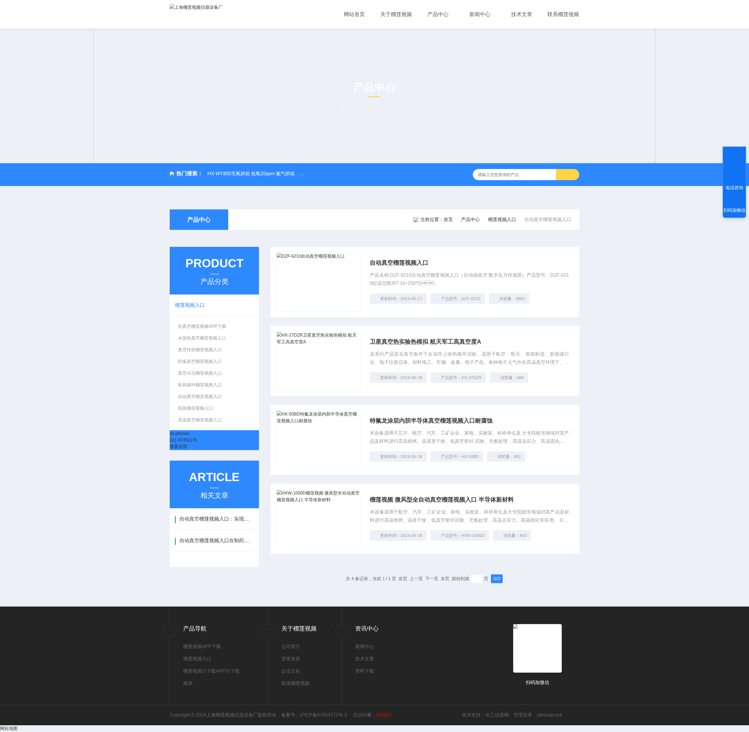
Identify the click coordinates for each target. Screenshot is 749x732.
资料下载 (364, 671)
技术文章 (521, 14)
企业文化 (290, 671)
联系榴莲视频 (563, 14)
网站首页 (354, 14)
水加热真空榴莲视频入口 (202, 337)
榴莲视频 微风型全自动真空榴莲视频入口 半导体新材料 (442, 499)
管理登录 (522, 714)
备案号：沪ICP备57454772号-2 (314, 714)
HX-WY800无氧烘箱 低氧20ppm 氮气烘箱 (251, 173)
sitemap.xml (549, 714)
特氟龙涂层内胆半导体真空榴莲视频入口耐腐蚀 (431, 420)
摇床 (188, 683)
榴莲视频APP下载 (202, 646)
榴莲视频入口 (502, 219)
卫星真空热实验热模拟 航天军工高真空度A (425, 341)
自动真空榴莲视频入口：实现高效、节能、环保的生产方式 (216, 519)
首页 (448, 219)
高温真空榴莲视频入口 (200, 419)
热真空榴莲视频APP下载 (202, 326)
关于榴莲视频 (396, 14)
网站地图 (9, 728)
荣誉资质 (290, 658)
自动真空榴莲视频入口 (200, 396)
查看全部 (178, 446)
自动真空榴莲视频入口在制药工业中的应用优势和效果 (216, 540)
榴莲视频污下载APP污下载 (211, 671)
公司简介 (290, 646)
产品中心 (438, 14)
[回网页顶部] (734, 166)
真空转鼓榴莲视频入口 (200, 349)
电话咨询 (734, 187)
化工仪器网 (497, 714)
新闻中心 (479, 14)
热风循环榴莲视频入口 (200, 384)
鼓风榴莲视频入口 (195, 408)
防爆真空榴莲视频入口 (200, 361)
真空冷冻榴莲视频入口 (200, 373)
